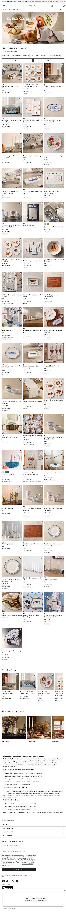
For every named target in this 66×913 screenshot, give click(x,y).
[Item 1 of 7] (54, 107)
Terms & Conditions (27, 863)
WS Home (64, 1)
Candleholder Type (53, 55)
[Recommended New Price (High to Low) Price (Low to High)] (17, 60)
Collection (34, 55)
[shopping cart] (63, 5)
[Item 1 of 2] (12, 73)
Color (42, 55)
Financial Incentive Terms (25, 875)
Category (5, 55)
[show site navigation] (4, 6)
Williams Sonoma (58, 1)
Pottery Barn (44, 1)
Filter (48, 60)
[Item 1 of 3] (54, 73)
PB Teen (52, 1)
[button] (11, 6)
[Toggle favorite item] (17, 675)
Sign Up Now (18, 869)
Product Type (15, 55)
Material (25, 55)
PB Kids (49, 1)
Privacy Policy (5, 865)
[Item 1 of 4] (12, 143)
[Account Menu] (52, 6)
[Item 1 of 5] (33, 143)
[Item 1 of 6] (33, 73)
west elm (4, 1)
